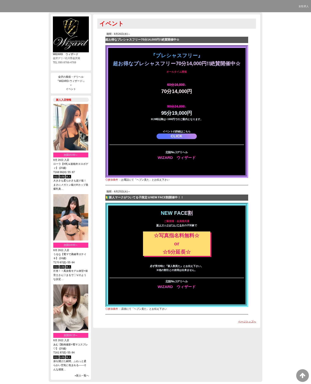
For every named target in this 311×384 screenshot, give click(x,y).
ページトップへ (247, 321)
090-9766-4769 (176, 169)
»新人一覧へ (82, 375)
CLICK (176, 136)
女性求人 (304, 6)
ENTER (177, 163)
